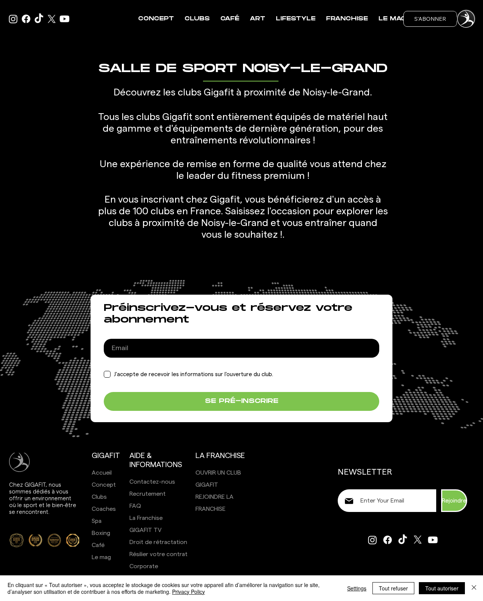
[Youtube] (64, 19)
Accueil (102, 473)
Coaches (104, 509)
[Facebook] (26, 19)
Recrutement (147, 494)
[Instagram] (372, 540)
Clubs (99, 497)
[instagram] (13, 19)
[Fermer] (473, 588)
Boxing (101, 533)
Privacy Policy (188, 591)
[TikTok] (39, 19)
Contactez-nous (152, 482)
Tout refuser (393, 588)
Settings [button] (356, 588)
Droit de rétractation (158, 542)
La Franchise (146, 518)
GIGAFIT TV (145, 530)
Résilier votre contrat (158, 554)
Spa (97, 521)
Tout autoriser (441, 588)
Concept (104, 485)
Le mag (101, 557)
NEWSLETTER (365, 472)
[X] (51, 19)
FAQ (135, 506)
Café (98, 545)
